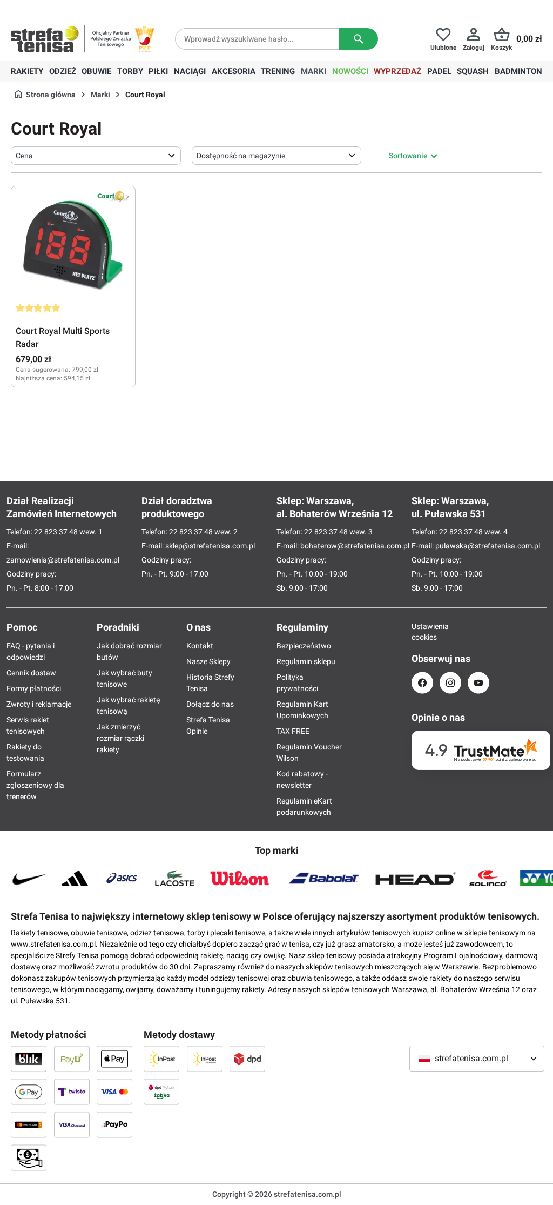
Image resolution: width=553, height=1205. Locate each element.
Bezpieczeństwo (303, 645)
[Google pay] (28, 1091)
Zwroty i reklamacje (38, 704)
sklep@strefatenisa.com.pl (210, 545)
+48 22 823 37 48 (89, 8)
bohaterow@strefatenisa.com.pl (354, 545)
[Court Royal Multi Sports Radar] (73, 245)
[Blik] (28, 1059)
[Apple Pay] (114, 1059)
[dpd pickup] (161, 1091)
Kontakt (199, 645)
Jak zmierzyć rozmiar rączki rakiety (120, 738)
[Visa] (114, 1091)
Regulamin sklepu (305, 661)
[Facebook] (422, 683)
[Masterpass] (28, 1124)
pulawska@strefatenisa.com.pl (487, 545)
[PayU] (72, 1059)
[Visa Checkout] (72, 1124)
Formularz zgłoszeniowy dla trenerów (35, 785)
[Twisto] (72, 1091)
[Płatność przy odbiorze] (28, 1157)
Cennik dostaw (31, 672)
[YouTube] (478, 683)
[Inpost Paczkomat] (204, 1059)
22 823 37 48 (56, 531)
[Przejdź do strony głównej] (45, 38)
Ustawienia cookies (422, 631)
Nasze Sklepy (208, 661)
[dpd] (247, 1059)
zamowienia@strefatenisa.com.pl (62, 559)
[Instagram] (450, 683)
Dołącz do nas (210, 704)
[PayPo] (114, 1124)
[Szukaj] (358, 39)
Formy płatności (33, 688)
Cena (24, 155)
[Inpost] (161, 1059)
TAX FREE (292, 731)
